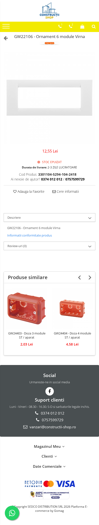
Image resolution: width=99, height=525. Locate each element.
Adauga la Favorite (30, 191)
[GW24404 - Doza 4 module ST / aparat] (72, 308)
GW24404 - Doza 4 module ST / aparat (72, 335)
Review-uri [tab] (17, 246)
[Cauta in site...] (93, 26)
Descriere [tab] (14, 217)
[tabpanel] (49, 98)
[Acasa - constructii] (49, 10)
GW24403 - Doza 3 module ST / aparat (26, 335)
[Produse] (6, 27)
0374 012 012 (52, 413)
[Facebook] (49, 391)
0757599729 (52, 419)
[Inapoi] (3, 38)
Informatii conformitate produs (29, 235)
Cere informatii (67, 191)
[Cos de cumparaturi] (82, 26)
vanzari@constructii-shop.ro (52, 426)
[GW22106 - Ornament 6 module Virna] (49, 98)
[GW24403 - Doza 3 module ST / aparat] (26, 308)
